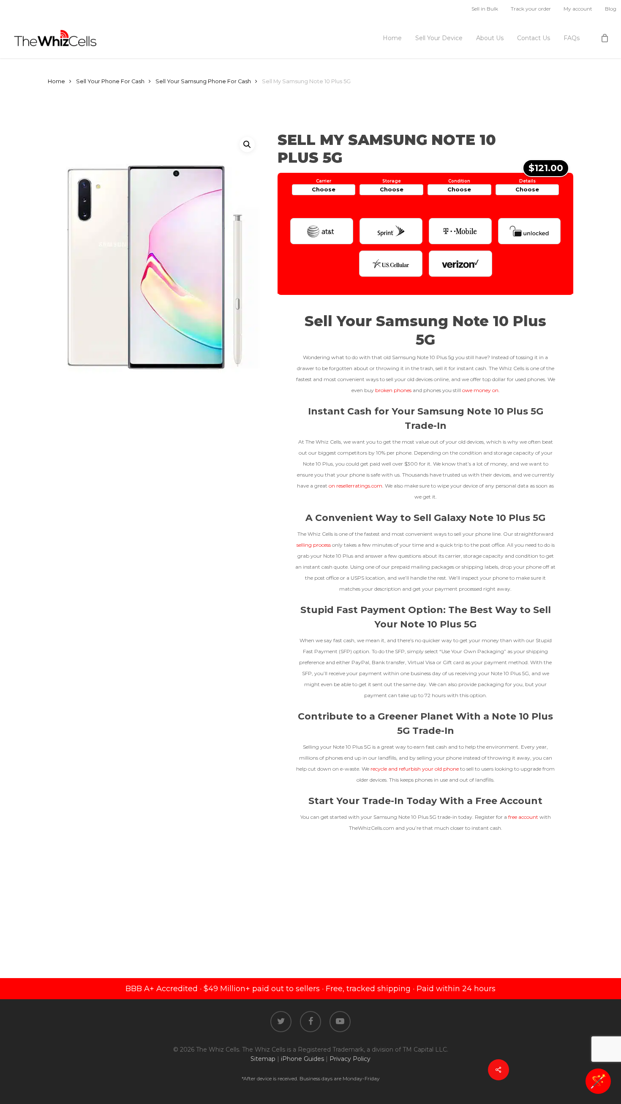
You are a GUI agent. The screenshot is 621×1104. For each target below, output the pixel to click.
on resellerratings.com (355, 485)
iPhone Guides (302, 1059)
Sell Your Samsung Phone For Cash (203, 81)
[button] (247, 144)
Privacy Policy (350, 1059)
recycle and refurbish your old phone (414, 769)
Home (56, 81)
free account (523, 817)
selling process (314, 545)
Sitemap (263, 1059)
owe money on (480, 390)
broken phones (393, 390)
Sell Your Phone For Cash (110, 81)
